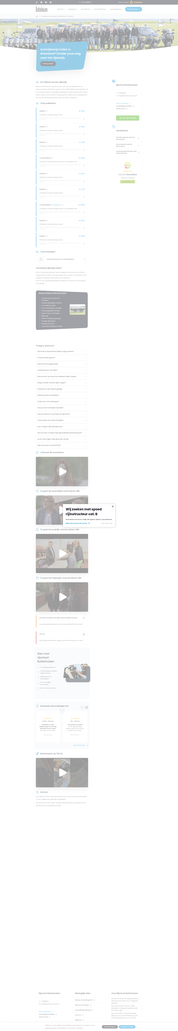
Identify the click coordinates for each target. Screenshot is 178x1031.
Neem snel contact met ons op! (76, 523)
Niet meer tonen (107, 523)
